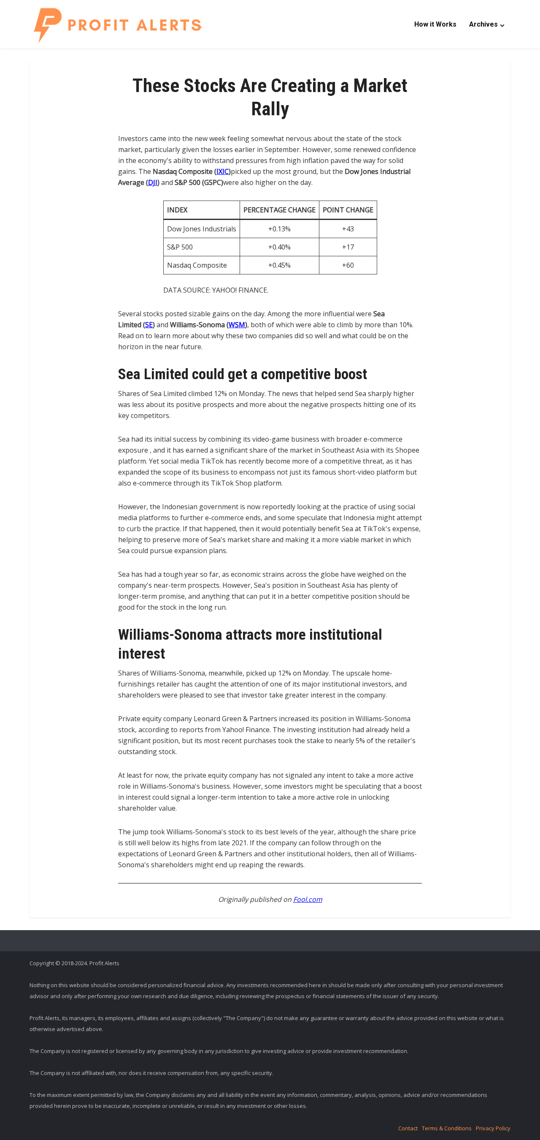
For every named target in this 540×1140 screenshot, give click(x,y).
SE (149, 324)
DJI (152, 182)
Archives (483, 24)
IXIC (222, 171)
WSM (237, 324)
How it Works (435, 24)
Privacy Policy (493, 1128)
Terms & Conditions (447, 1128)
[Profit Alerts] (117, 25)
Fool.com (307, 899)
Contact (408, 1128)
